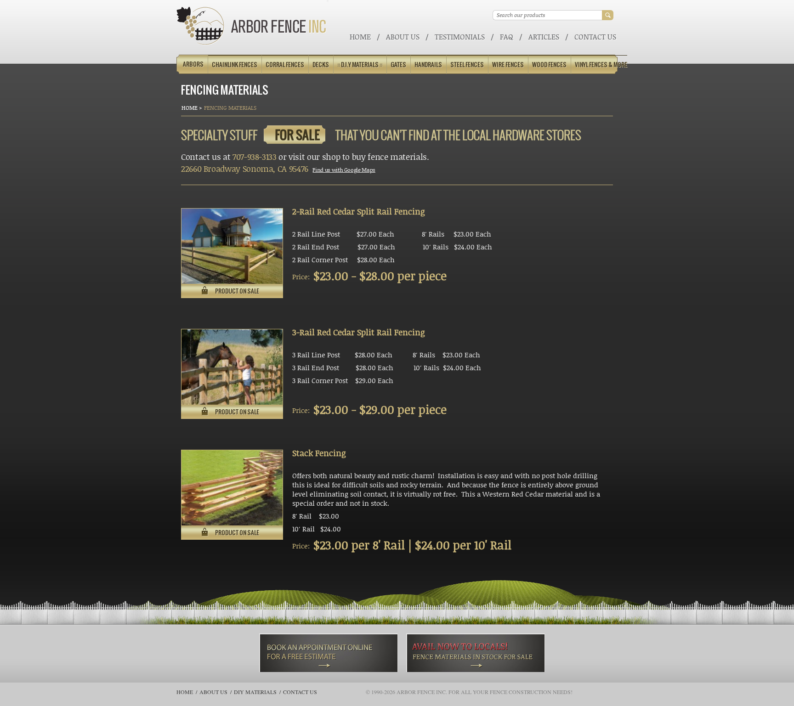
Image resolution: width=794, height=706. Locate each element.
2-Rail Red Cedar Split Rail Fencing (358, 211)
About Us (403, 36)
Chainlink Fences (234, 64)
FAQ (506, 36)
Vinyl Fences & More (601, 64)
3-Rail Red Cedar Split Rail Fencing (358, 332)
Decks (320, 64)
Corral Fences (285, 64)
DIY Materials (255, 691)
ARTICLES (543, 36)
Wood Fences (549, 64)
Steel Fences (467, 64)
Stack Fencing (319, 453)
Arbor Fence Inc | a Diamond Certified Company (251, 26)
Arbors (193, 64)
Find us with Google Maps (343, 170)
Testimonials (460, 36)
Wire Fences (508, 64)
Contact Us (595, 36)
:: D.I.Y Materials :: (359, 64)
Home (360, 36)
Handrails (428, 64)
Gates (398, 64)
